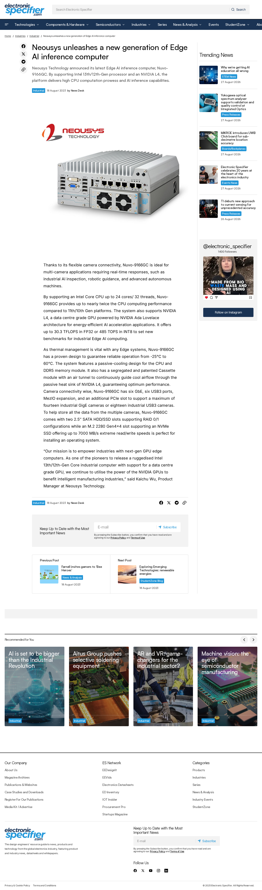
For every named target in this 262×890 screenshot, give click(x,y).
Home (8, 36)
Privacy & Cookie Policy (17, 885)
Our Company (16, 762)
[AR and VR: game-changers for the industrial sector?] (163, 686)
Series (197, 785)
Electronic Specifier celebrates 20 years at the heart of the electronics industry (236, 172)
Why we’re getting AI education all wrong (235, 69)
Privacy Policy (118, 537)
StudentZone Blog (152, 580)
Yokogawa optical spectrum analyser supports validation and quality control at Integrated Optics (237, 102)
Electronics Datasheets (117, 785)
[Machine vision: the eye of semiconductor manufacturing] (227, 686)
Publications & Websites (21, 785)
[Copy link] (23, 69)
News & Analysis (72, 577)
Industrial (34, 36)
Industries (20, 36)
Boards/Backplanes (233, 148)
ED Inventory (110, 792)
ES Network (111, 762)
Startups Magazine (114, 814)
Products (199, 770)
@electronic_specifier (227, 246)
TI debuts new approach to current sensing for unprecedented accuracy (238, 204)
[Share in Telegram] (23, 62)
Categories (201, 762)
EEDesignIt (109, 770)
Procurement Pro (113, 807)
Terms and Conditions (44, 885)
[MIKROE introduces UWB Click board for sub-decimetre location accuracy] (208, 140)
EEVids (107, 777)
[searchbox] (141, 9)
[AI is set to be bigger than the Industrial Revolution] (34, 686)
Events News (229, 182)
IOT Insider (109, 799)
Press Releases (231, 114)
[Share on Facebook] (23, 46)
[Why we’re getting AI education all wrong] (208, 75)
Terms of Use (138, 537)
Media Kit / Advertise (18, 807)
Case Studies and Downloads (24, 792)
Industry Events (203, 799)
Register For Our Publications (24, 799)
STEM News (229, 76)
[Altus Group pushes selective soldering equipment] (99, 686)
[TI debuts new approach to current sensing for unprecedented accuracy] (208, 208)
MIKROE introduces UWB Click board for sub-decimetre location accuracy (238, 138)
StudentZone (201, 807)
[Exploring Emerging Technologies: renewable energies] (149, 574)
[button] (6, 24)
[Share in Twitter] (23, 54)
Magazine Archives (17, 777)
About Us (11, 770)
